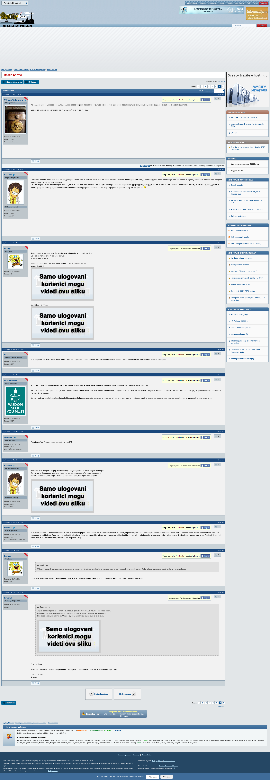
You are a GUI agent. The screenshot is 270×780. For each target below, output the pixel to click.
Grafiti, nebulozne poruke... (242, 328)
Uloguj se (203, 3)
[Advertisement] (135, 49)
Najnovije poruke (124, 755)
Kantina (221, 3)
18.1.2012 (221, 81)
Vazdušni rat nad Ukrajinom (242, 258)
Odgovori (33, 82)
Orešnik (234, 133)
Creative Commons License (168, 766)
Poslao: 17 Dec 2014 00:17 (14, 243)
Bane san (8, 175)
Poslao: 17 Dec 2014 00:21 (14, 349)
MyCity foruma (53, 771)
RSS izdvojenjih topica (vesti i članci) (246, 244)
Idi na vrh (221, 706)
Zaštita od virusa (169, 761)
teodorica (8, 528)
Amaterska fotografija (239, 314)
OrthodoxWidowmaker (14, 100)
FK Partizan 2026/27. (239, 321)
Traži (248, 3)
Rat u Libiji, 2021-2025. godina (243, 291)
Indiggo (7, 248)
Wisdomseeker (10, 380)
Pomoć (255, 3)
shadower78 (9, 437)
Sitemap (136, 755)
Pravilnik (230, 3)
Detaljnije (117, 730)
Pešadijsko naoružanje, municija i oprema (29, 70)
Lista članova (239, 3)
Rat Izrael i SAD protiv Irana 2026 (244, 117)
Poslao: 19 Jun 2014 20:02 (14, 94)
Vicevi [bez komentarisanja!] (242, 358)
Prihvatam (153, 777)
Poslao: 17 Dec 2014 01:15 (14, 375)
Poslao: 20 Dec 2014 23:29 (14, 550)
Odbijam (166, 777)
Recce (6, 355)
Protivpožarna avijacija (240, 265)
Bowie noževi (52, 70)
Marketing (263, 3)
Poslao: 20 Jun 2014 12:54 (14, 169)
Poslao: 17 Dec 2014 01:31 (14, 431)
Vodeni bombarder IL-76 (240, 284)
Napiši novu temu (14, 82)
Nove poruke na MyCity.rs (239, 309)
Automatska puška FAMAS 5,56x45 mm (247, 209)
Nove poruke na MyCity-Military (242, 253)
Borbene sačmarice (238, 216)
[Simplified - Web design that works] (174, 768)
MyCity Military (192, 3)
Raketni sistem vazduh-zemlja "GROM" (247, 278)
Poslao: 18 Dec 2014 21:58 (14, 522)
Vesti (153, 761)
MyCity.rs (159, 761)
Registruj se (212, 3)
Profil (37, 161)
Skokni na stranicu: (206, 91)
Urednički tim (146, 755)
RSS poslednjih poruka (240, 237)
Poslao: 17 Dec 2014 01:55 (14, 460)
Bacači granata (237, 185)
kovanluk (8, 598)
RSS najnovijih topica (239, 230)
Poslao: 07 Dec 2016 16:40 (14, 592)
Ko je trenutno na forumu (16, 727)
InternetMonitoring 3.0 (239, 334)
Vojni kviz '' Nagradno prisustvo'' (243, 271)
